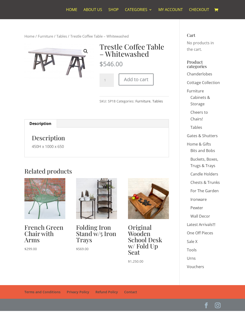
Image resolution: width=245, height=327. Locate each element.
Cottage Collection (203, 82)
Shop (113, 10)
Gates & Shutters (202, 135)
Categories (136, 10)
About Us (93, 10)
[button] (85, 51)
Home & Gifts (199, 144)
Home (71, 10)
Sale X (192, 241)
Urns (191, 258)
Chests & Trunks (205, 182)
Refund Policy (106, 292)
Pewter (196, 207)
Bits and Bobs (202, 150)
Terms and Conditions (42, 292)
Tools (192, 250)
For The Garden (204, 190)
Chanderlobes (199, 74)
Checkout (199, 10)
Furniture (45, 36)
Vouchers (195, 266)
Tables (61, 36)
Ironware (198, 199)
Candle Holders (204, 174)
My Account (170, 10)
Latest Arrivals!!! (201, 224)
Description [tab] (40, 123)
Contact (130, 292)
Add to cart (136, 79)
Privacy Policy (78, 292)
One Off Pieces (200, 233)
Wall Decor (200, 216)
